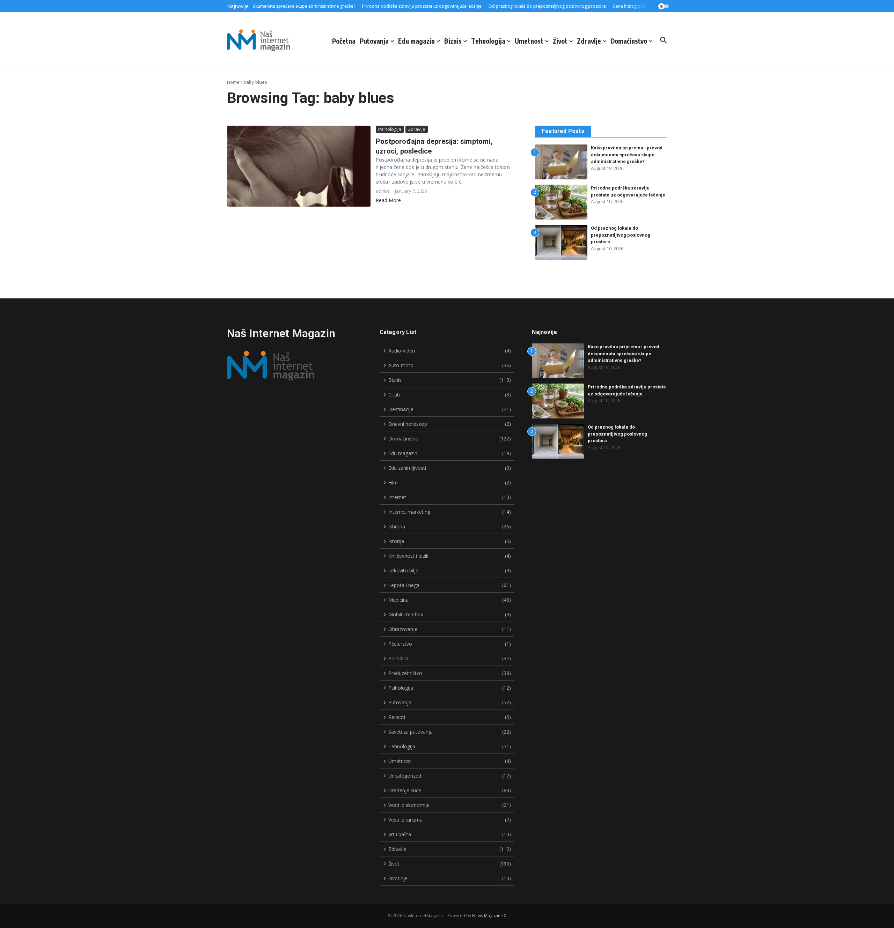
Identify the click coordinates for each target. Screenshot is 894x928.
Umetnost (529, 41)
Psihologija (389, 129)
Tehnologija (488, 41)
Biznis (453, 41)
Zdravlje (589, 41)
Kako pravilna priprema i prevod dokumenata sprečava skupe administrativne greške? (626, 154)
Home (233, 82)
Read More (388, 200)
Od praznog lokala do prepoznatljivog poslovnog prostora (620, 234)
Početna (344, 41)
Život (560, 41)
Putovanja (374, 41)
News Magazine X (489, 916)
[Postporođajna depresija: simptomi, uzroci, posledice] (299, 166)
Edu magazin (416, 41)
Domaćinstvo (628, 41)
